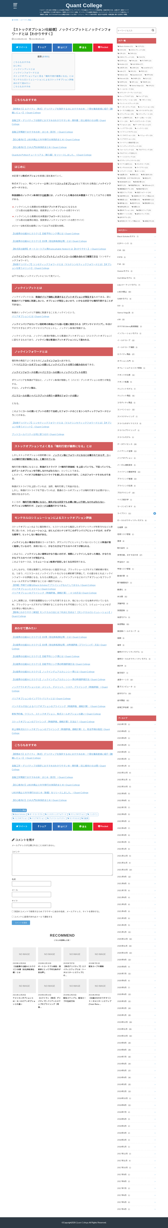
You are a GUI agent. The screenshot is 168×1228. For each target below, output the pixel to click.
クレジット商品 (125, 396)
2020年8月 (123, 967)
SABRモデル (124, 299)
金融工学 (149, 221)
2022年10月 (123, 787)
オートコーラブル (36, 814)
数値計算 (140, 182)
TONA (123, 86)
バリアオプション (38, 818)
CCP (140, 46)
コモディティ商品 (126, 403)
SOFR (123, 82)
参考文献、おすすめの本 (129, 178)
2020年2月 (123, 1008)
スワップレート (145, 114)
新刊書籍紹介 (124, 583)
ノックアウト (125, 128)
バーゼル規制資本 (126, 465)
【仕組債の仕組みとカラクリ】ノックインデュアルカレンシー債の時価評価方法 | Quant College (58, 679)
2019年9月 (123, 1043)
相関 (120, 638)
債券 (135, 175)
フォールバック (126, 150)
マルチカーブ (143, 164)
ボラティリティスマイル (129, 160)
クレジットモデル (126, 389)
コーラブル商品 (126, 110)
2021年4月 (123, 911)
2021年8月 (123, 883)
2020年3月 (123, 1001)
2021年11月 (123, 863)
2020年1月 (123, 1015)
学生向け (123, 562)
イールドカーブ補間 (127, 347)
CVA (142, 57)
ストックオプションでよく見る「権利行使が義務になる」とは (43, 76)
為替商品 (123, 624)
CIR (122, 53)
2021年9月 (123, 877)
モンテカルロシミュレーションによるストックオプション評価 (43, 80)
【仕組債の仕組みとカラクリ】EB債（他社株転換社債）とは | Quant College (49, 241)
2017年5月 (123, 1202)
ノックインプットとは (24, 69)
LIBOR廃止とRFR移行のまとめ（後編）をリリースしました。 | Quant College (50, 792)
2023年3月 (123, 752)
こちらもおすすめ (21, 62)
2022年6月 (123, 814)
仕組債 (85, 818)
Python (123, 75)
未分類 (122, 597)
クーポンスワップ (127, 107)
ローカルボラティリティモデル (131, 520)
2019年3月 (123, 1084)
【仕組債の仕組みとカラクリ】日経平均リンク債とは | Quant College (45, 233)
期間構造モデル (126, 189)
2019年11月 (124, 1029)
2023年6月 (123, 731)
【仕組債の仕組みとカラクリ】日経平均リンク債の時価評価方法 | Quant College (51, 664)
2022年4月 (123, 828)
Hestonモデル (124, 271)
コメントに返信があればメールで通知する (33, 917)
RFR (149, 75)
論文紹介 (122, 673)
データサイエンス (143, 125)
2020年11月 (124, 946)
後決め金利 (125, 182)
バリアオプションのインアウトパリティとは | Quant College (41, 698)
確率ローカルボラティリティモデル (133, 659)
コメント (16, 852)
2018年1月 (123, 1147)
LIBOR (123, 68)
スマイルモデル (145, 110)
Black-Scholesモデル (127, 236)
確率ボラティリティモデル (130, 652)
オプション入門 (125, 361)
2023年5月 (123, 738)
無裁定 (123, 200)
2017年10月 (123, 1167)
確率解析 (149, 200)
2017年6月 (123, 1195)
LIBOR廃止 (124, 292)
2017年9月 (123, 1174)
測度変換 (122, 610)
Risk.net (123, 78)
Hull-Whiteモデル (126, 278)
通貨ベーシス (125, 214)
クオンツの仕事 (125, 375)
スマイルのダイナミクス (129, 423)
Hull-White (137, 64)
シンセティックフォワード (56, 814)
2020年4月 (123, 994)
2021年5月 (123, 904)
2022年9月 (123, 793)
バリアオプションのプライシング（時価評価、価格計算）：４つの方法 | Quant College (54, 593)
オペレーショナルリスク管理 (131, 368)
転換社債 (124, 207)
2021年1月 (123, 932)
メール (15, 890)
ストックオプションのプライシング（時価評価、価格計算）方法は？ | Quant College (53, 721)
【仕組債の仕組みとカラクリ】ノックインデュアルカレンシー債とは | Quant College (53, 672)
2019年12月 (124, 1022)
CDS (122, 50)
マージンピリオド (126, 506)
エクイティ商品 (20, 810)
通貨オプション (126, 210)
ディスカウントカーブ (141, 121)
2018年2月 (123, 1140)
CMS (133, 53)
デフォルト (125, 125)
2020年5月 (123, 987)
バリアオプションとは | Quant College (30, 316)
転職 (136, 207)
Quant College (84, 5)
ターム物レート (144, 118)
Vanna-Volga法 (125, 313)
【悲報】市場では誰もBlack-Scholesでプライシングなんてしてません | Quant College (54, 585)
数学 (122, 185)
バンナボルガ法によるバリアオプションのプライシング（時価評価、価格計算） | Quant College (58, 706)
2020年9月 (123, 960)
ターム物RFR (125, 118)
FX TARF (146, 61)
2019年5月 (123, 1070)
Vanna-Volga (137, 86)
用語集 (136, 200)
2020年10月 (124, 953)
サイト (15, 901)
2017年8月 (123, 1181)
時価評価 (135, 185)
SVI (120, 306)
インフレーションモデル (129, 333)
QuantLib (137, 75)
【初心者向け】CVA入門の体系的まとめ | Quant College (39, 147)
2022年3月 (123, 835)
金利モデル (125, 217)
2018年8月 (123, 1105)
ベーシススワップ (127, 157)
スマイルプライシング (128, 430)
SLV (148, 78)
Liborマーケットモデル (128, 285)
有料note (149, 185)
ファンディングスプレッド (130, 146)
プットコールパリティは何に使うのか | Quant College (38, 434)
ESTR (123, 61)
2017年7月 (123, 1188)
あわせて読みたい (21, 83)
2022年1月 (123, 849)
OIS (133, 71)
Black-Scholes (20, 814)
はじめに (17, 66)
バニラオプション (21, 818)
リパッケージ (125, 171)
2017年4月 (123, 1209)
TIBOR (146, 82)
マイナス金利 (125, 164)
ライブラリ (142, 168)
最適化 (121, 590)
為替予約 (124, 196)
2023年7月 (123, 724)
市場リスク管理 (125, 569)
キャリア (143, 96)
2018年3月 (123, 1133)
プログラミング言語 (128, 153)
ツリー (123, 121)
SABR (137, 78)
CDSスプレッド (138, 50)
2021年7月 (123, 890)
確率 (120, 645)
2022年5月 (123, 821)
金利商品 (123, 700)
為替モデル (123, 617)
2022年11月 (123, 780)
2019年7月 (123, 1057)
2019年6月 (123, 1064)
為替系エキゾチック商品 (143, 196)
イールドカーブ (126, 89)
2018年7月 (123, 1112)
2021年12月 (123, 856)
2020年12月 (124, 939)
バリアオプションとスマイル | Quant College (34, 589)
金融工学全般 (124, 707)
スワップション (126, 114)
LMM (135, 68)
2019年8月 (123, 1050)
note (122, 71)
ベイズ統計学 (124, 500)
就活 (148, 178)
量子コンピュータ (126, 687)
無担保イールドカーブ (128, 631)
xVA (151, 86)
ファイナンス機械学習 (128, 143)
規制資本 (149, 203)
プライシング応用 (126, 486)
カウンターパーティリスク (130, 93)
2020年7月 (123, 974)
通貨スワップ (144, 210)
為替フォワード (144, 192)
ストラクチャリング (127, 416)
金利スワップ (143, 214)
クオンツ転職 (124, 382)
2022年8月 (123, 800)
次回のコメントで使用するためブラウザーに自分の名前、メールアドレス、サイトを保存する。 (57, 912)
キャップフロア (126, 96)
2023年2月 (123, 759)
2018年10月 (123, 1098)
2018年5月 (123, 1119)
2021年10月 (124, 870)
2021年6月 (123, 897)
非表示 (46, 57)
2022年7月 (123, 807)
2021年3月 (123, 918)
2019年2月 (123, 1091)
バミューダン (146, 135)
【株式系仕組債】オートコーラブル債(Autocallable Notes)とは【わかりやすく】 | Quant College (59, 249)
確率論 (123, 203)
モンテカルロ (74, 818)
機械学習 (143, 189)
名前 (14, 879)
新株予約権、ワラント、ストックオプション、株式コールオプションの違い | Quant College (56, 714)
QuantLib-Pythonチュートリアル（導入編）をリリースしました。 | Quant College (52, 155)
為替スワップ (125, 192)
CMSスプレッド (126, 57)
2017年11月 (123, 1161)
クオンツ (146, 100)
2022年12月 (123, 773)
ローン (141, 171)
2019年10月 (124, 1036)
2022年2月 (123, 842)
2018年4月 (123, 1126)
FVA (134, 61)
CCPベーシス (124, 243)
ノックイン (93, 814)
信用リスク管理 (125, 534)
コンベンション (147, 107)
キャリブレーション (128, 100)
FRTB (121, 257)
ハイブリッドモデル (128, 132)
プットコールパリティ (57, 818)
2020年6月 (123, 980)
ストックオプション (77, 814)
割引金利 (147, 175)
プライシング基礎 (126, 479)
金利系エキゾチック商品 (129, 221)
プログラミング (145, 150)
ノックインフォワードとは (26, 73)
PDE (144, 71)
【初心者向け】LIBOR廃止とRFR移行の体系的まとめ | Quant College (46, 139)
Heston (123, 64)
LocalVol (148, 68)
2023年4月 (123, 745)
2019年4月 (123, 1077)
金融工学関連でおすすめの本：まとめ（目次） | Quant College (42, 132)
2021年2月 (123, 925)
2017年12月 (123, 1154)
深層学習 (122, 603)
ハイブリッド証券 (126, 451)
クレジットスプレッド (128, 103)
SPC (135, 82)
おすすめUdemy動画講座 (129, 326)
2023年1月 (123, 766)
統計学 (136, 203)
